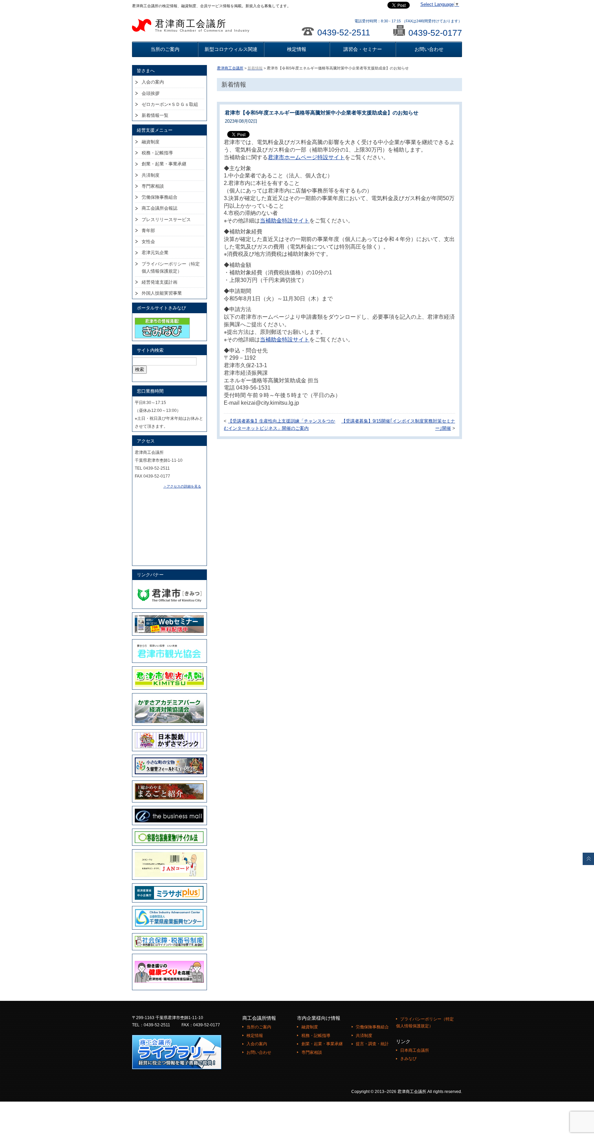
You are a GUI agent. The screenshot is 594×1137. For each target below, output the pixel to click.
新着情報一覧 (155, 115)
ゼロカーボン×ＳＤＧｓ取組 (170, 104)
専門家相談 (153, 186)
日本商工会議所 (414, 1050)
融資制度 (151, 141)
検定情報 (296, 49)
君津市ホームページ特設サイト (306, 157)
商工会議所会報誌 (159, 208)
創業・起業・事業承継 (164, 163)
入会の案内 (153, 82)
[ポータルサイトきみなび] (162, 319)
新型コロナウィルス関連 (231, 49)
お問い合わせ (429, 49)
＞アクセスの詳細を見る (182, 486)
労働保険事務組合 (159, 197)
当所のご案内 (165, 49)
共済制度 (151, 175)
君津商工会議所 (202, 25)
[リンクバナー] (169, 586)
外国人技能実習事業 (162, 293)
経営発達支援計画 (159, 282)
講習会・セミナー (362, 49)
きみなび (408, 1058)
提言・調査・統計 (372, 1043)
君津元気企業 (155, 252)
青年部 (148, 230)
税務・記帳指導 (157, 152)
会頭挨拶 (151, 93)
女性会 (148, 241)
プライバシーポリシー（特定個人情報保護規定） (171, 267)
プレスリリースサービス (166, 219)
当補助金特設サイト (284, 220)
